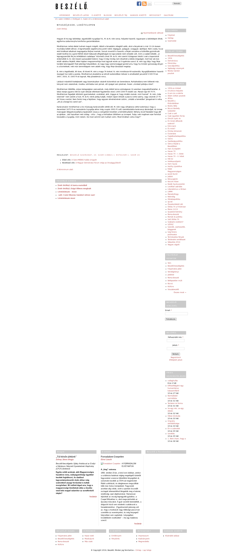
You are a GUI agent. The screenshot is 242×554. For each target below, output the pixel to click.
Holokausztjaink (174, 161)
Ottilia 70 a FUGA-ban (177, 207)
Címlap (138, 550)
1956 (170, 58)
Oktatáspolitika (174, 199)
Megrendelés (143, 542)
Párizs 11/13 (173, 209)
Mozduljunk (89, 539)
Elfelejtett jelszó (175, 360)
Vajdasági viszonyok (176, 68)
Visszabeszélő (173, 289)
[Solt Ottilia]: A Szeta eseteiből (72, 185)
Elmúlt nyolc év (174, 119)
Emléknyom (116, 536)
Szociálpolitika (173, 66)
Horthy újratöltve (175, 166)
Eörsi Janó (172, 126)
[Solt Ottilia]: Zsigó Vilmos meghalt (74, 189)
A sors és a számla (175, 93)
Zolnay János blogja (65, 459)
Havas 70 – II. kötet (176, 156)
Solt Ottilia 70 (173, 219)
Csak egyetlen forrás (176, 116)
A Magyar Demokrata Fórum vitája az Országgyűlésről (98, 163)
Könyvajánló (173, 179)
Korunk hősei (173, 182)
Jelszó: (175, 345)
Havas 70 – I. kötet (175, 154)
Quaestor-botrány (175, 212)
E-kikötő (96, 15)
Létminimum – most (67, 192)
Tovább (92, 497)
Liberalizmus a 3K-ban (177, 189)
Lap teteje (147, 550)
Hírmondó (64, 15)
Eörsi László (106, 459)
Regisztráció (176, 357)
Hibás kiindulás (174, 416)
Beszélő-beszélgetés (176, 56)
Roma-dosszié (173, 214)
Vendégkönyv (173, 272)
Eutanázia (172, 134)
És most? (171, 129)
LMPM (170, 192)
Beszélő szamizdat (81, 155)
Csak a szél (172, 113)
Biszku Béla (172, 106)
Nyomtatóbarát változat (153, 33)
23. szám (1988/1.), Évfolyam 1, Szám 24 (73, 19)
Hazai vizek (89, 536)
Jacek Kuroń (173, 174)
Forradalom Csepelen (112, 457)
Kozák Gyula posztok (176, 184)
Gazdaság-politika (175, 141)
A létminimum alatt (101, 19)
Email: (168, 310)
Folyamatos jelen (175, 269)
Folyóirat (171, 35)
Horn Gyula (172, 164)
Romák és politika (175, 217)
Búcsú (170, 284)
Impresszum (143, 536)
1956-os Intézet (174, 88)
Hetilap (171, 38)
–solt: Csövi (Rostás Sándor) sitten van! (76, 195)
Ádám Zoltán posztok (176, 96)
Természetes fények (176, 237)
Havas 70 (171, 151)
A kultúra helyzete (175, 91)
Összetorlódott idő (175, 204)
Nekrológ (171, 197)
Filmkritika (172, 63)
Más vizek (89, 542)
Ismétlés (171, 434)
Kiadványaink (144, 539)
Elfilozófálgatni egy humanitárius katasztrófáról (175, 388)
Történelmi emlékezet (176, 240)
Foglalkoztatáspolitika (177, 136)
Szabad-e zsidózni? (175, 222)
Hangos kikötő (138, 15)
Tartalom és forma (175, 403)
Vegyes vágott (174, 245)
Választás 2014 (174, 242)
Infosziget (155, 15)
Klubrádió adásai (172, 536)
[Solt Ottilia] (62, 29)
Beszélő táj (121, 15)
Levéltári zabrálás (175, 187)
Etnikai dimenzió (175, 131)
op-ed (170, 202)
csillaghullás (173, 381)
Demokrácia (173, 61)
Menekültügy (173, 194)
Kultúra (171, 287)
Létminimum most (66, 198)
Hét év (170, 159)
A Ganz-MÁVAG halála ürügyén (84, 160)
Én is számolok (174, 429)
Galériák (169, 15)
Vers (169, 263)
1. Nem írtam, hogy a (177, 439)
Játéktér (171, 275)
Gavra (170, 139)
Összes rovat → (180, 292)
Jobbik (170, 177)
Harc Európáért (174, 149)
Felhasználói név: (175, 337)
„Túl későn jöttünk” (66, 457)
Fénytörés (115, 539)
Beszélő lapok (81, 15)
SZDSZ (170, 224)
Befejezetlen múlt (175, 281)
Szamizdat (172, 41)
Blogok (108, 15)
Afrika (170, 98)
